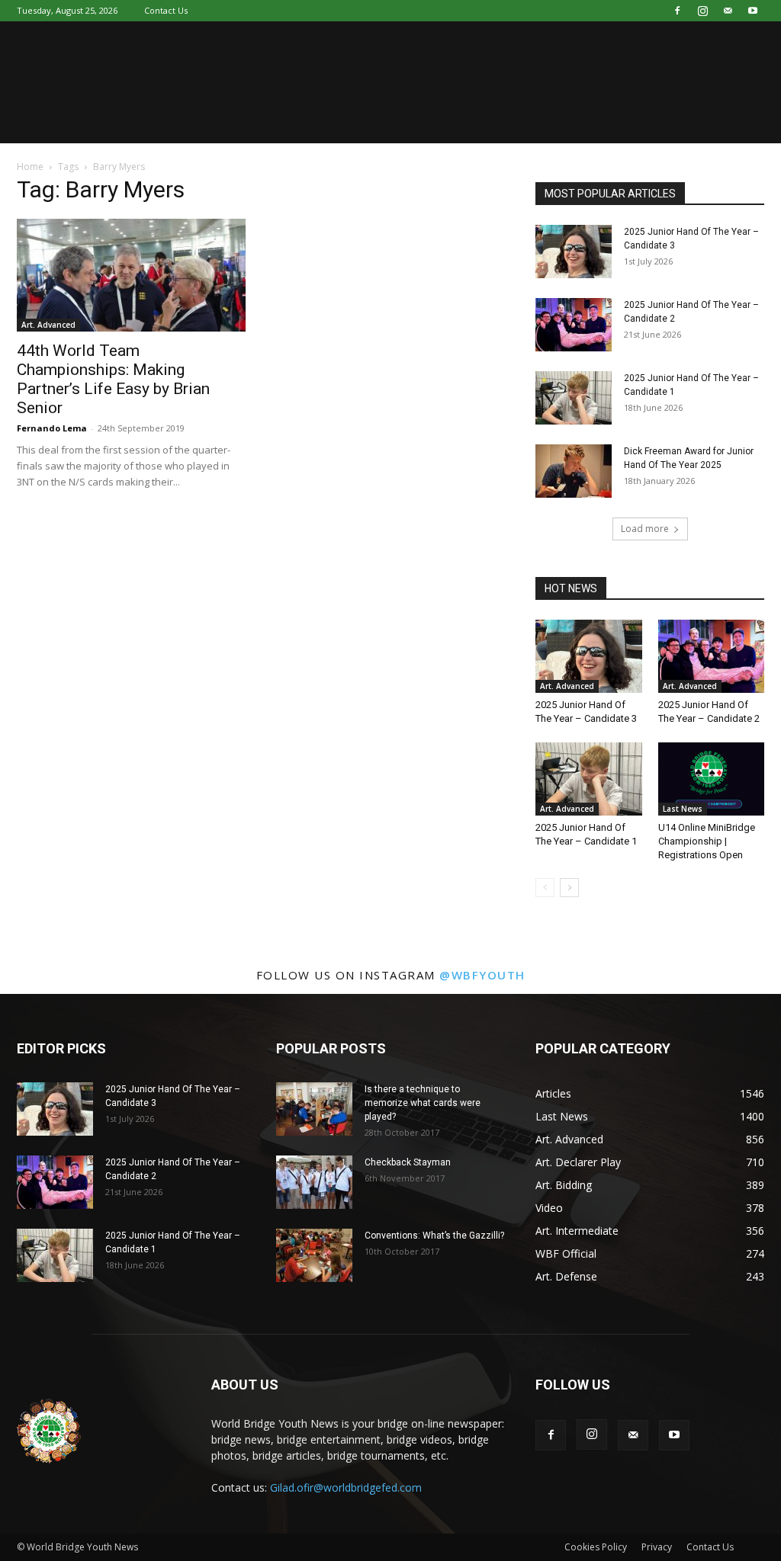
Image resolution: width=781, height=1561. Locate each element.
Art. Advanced (48, 324)
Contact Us (166, 10)
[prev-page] (544, 887)
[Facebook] (677, 10)
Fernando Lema (52, 428)
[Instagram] (702, 10)
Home (30, 166)
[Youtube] (752, 10)
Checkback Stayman (408, 1162)
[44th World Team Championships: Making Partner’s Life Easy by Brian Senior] (131, 275)
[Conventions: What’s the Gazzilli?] (314, 1255)
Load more (645, 528)
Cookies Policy (595, 1546)
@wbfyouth (482, 974)
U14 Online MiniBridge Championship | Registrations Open (706, 841)
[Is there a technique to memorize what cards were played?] (314, 1109)
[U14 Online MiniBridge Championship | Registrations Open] (711, 779)
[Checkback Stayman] (314, 1182)
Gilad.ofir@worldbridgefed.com (346, 1487)
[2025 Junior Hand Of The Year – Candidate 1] (573, 398)
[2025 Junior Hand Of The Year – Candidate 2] (573, 324)
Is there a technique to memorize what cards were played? (422, 1103)
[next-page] (569, 887)
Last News (682, 808)
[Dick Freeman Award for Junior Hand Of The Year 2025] (573, 471)
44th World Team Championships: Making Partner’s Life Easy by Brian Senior (113, 379)
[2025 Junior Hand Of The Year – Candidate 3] (573, 251)
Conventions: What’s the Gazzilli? (434, 1235)
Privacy (656, 1546)
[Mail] (727, 10)
